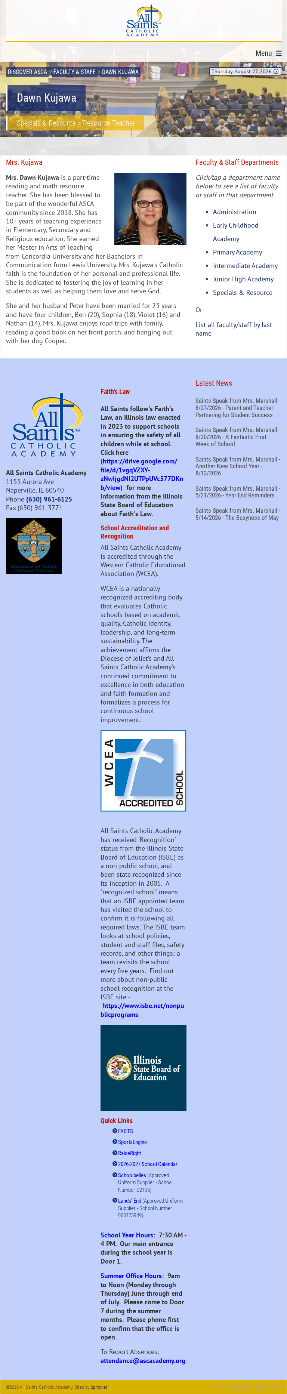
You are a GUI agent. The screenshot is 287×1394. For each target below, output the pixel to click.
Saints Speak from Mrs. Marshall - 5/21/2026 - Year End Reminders (238, 493)
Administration (234, 211)
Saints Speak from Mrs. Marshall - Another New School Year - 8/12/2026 (238, 467)
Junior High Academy (243, 279)
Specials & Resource (242, 292)
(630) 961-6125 (49, 499)
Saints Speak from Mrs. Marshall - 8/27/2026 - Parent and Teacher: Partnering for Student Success (238, 408)
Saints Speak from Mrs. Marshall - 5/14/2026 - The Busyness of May (238, 515)
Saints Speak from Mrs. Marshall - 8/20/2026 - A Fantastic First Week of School (238, 437)
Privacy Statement (232, 1387)
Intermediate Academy (245, 265)
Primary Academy (237, 252)
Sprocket (98, 1387)
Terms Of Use (268, 1387)
